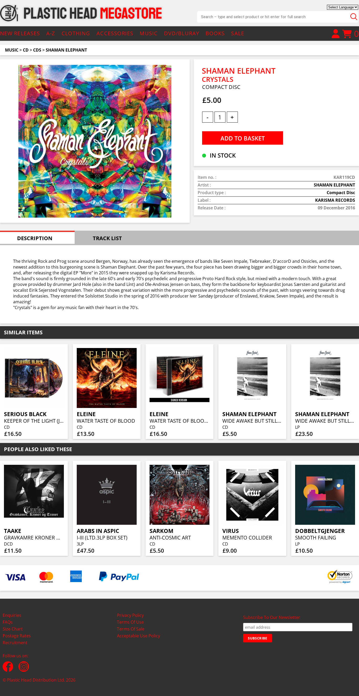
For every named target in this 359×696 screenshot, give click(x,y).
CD (26, 50)
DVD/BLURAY (181, 33)
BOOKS (215, 33)
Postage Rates (17, 636)
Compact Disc (341, 192)
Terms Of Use (130, 622)
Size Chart (13, 629)
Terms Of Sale (130, 629)
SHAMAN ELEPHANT (66, 50)
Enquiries (12, 615)
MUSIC (149, 33)
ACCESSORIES (114, 33)
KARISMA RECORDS (335, 200)
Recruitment (15, 642)
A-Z (50, 33)
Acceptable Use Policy (138, 636)
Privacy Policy (130, 615)
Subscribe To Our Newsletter (271, 617)
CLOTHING (75, 33)
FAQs (8, 622)
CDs (37, 50)
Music (11, 50)
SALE (237, 33)
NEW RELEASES (20, 33)
